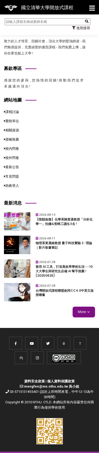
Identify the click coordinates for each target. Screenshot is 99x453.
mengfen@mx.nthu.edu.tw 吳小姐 (51, 386)
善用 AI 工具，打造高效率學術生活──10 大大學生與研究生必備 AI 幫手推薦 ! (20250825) (64, 271)
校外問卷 (12, 158)
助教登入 (12, 186)
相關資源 (12, 130)
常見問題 (12, 176)
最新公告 (12, 167)
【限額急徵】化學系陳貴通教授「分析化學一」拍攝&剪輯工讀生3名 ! (64, 221)
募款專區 (13, 68)
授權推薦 (12, 139)
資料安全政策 (34, 381)
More (82, 312)
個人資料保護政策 (61, 381)
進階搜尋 (83, 28)
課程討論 (12, 112)
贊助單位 (12, 121)
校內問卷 (12, 149)
